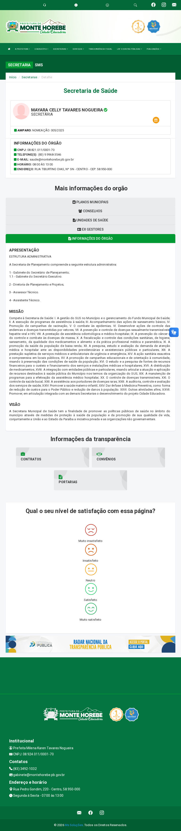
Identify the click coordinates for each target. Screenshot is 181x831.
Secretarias (29, 77)
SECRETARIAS (60, 49)
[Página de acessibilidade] (107, 5)
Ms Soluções (74, 825)
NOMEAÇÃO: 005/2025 (48, 130)
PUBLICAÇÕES (153, 49)
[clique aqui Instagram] (102, 813)
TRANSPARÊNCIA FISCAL (100, 49)
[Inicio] (9, 49)
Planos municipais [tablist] (92, 202)
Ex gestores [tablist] (92, 229)
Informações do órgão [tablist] (92, 238)
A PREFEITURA (22, 49)
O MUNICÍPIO (41, 49)
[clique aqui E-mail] (79, 813)
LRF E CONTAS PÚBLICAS (129, 49)
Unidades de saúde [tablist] (92, 220)
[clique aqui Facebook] (90, 813)
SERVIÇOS (78, 49)
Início (13, 77)
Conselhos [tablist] (92, 211)
